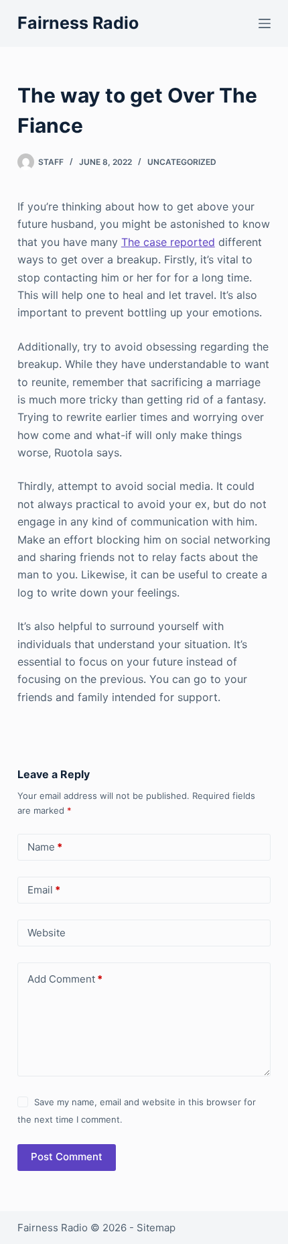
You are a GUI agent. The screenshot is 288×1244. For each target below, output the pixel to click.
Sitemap (156, 1227)
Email (43, 889)
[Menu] (265, 23)
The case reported (168, 242)
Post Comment (66, 1156)
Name (44, 847)
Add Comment (64, 979)
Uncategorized (181, 162)
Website (46, 932)
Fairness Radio (78, 23)
